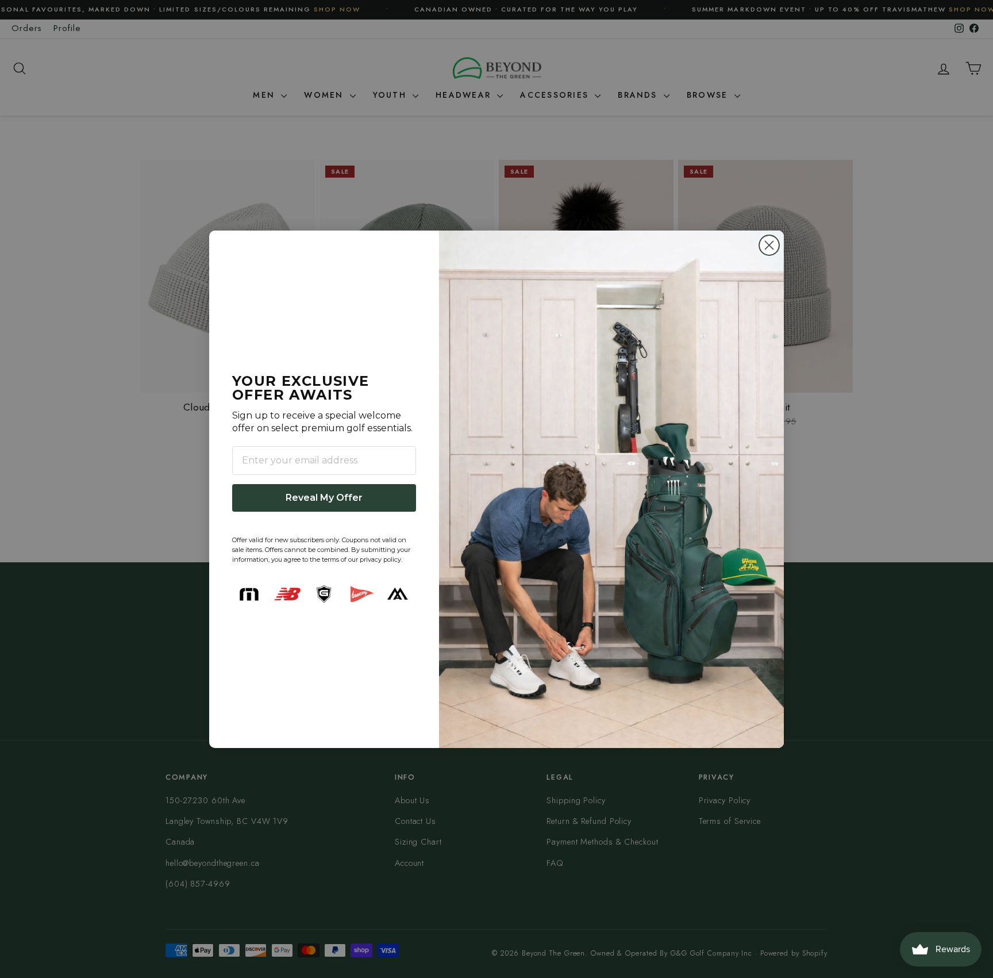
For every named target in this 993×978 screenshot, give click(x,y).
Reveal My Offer (324, 497)
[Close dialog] (769, 245)
